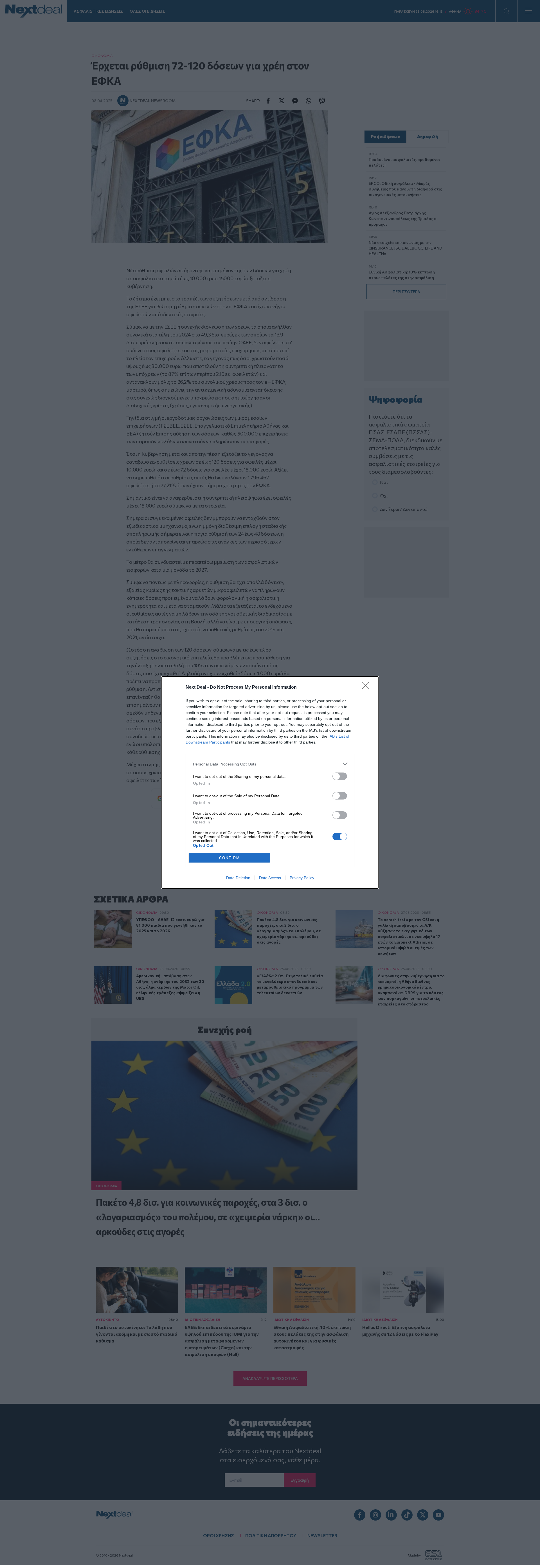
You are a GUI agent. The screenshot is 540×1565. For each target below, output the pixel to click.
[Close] (367, 687)
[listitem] (270, 764)
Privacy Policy (302, 877)
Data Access (270, 877)
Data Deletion (238, 877)
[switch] (339, 776)
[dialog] (270, 782)
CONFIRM (229, 858)
